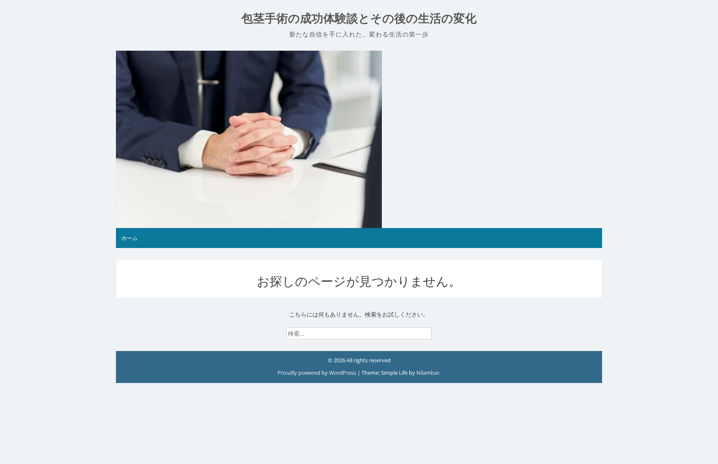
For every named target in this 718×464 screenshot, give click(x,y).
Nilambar (427, 372)
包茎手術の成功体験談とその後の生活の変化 (359, 18)
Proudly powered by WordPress (317, 372)
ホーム (129, 238)
